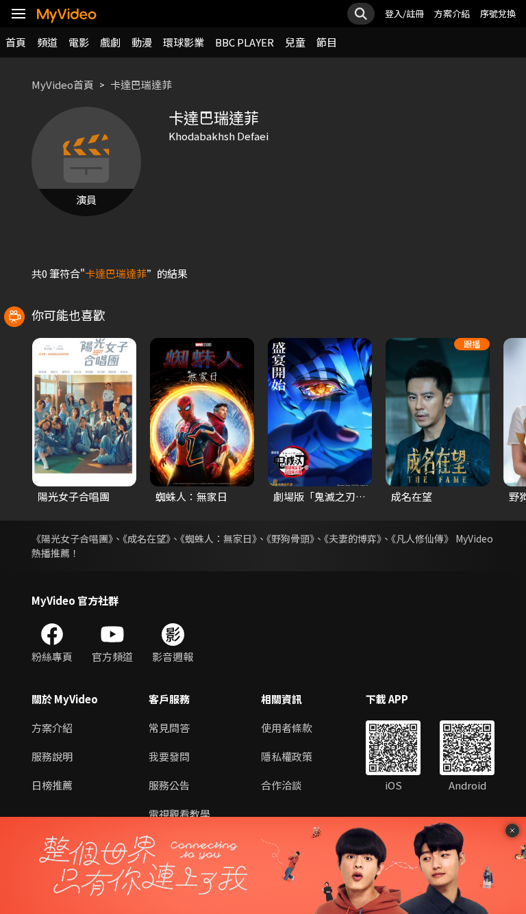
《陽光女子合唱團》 (72, 538)
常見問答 (169, 727)
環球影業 (183, 42)
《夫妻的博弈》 (352, 538)
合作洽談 (281, 785)
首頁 (15, 42)
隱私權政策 (286, 756)
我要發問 (169, 756)
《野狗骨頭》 (290, 538)
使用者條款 (286, 727)
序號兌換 (498, 13)
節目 (326, 42)
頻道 (47, 42)
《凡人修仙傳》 (422, 538)
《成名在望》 (147, 538)
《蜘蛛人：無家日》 (218, 538)
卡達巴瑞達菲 (141, 84)
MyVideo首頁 (63, 84)
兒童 (295, 42)
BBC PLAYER (244, 42)
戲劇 (110, 42)
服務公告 (169, 785)
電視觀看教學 (179, 814)
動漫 (142, 42)
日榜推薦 (52, 785)
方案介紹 (452, 13)
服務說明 (52, 756)
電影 (78, 42)
